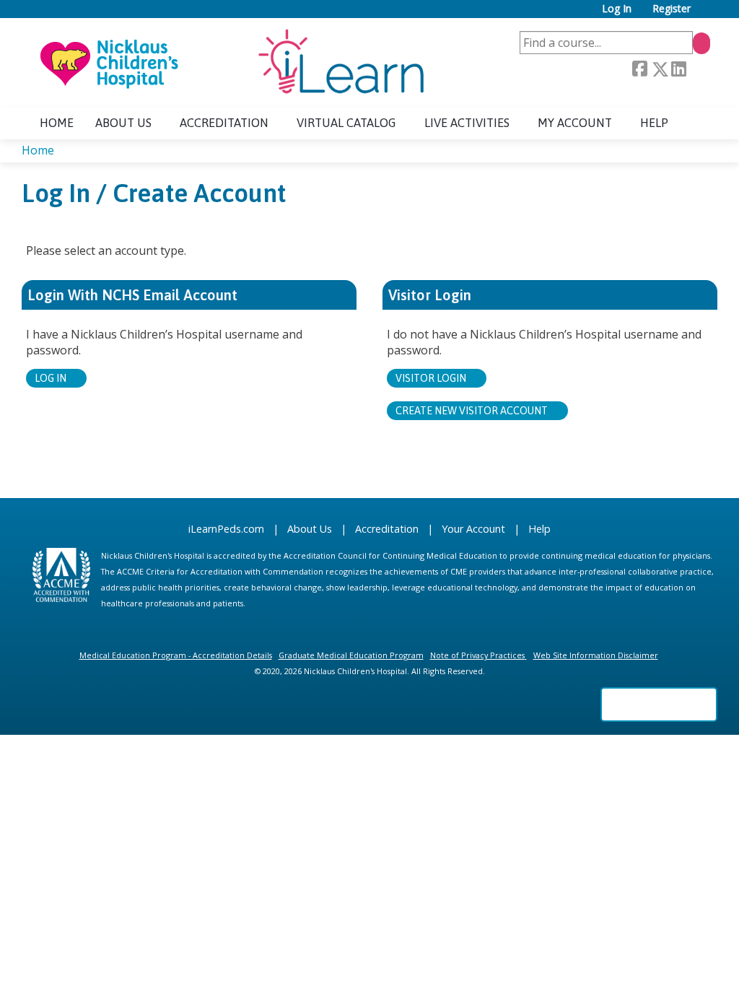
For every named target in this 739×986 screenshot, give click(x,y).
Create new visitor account (471, 410)
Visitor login (430, 378)
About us (123, 122)
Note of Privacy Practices (477, 655)
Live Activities (467, 122)
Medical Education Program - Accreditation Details (175, 655)
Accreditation (224, 122)
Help (654, 122)
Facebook (639, 69)
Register (671, 9)
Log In (616, 9)
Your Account (473, 529)
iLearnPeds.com (226, 529)
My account (575, 122)
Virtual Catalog (346, 122)
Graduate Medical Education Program (351, 655)
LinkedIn (678, 69)
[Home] (231, 63)
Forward (698, 69)
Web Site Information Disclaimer (595, 655)
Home (57, 122)
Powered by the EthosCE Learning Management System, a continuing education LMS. (658, 704)
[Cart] (705, 14)
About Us (309, 529)
